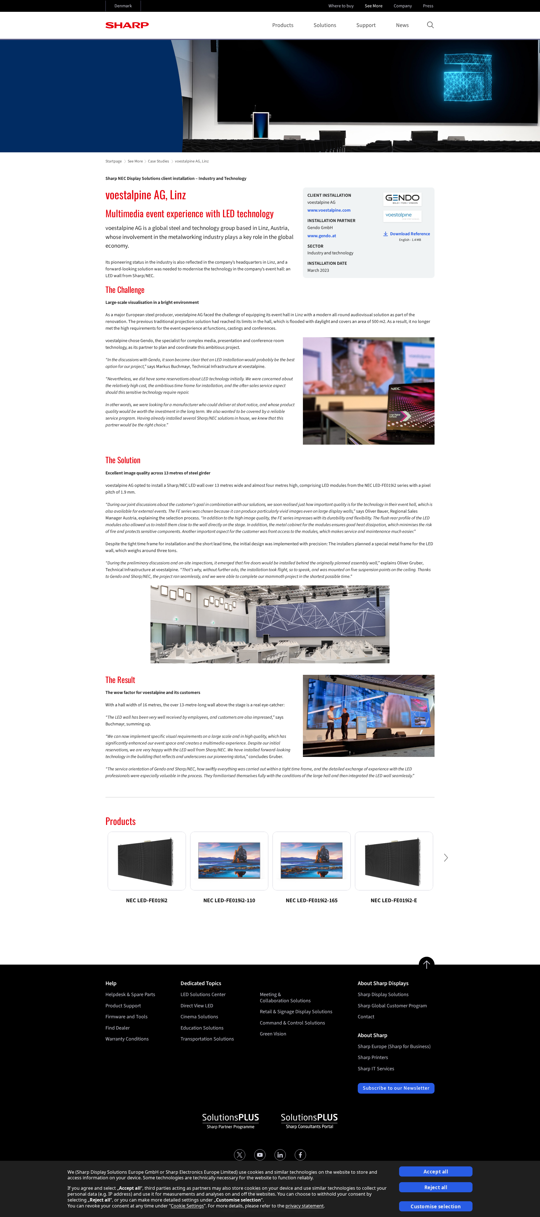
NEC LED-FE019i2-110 (229, 900)
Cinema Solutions (199, 1016)
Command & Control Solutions (292, 1022)
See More (373, 6)
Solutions (325, 25)
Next (445, 862)
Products (282, 25)
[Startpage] (127, 25)
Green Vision (273, 1033)
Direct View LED (197, 1005)
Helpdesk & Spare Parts (130, 994)
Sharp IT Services (376, 1068)
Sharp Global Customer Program (392, 1005)
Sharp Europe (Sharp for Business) (394, 1046)
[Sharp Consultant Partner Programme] (309, 1121)
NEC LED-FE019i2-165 (312, 900)
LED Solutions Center (203, 994)
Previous (94, 862)
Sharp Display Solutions (383, 994)
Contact (366, 1016)
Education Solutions (202, 1027)
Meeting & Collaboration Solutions (285, 997)
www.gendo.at (321, 236)
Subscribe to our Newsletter (396, 1088)
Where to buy (341, 6)
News (402, 25)
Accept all (436, 1171)
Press (428, 6)
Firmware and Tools (126, 1016)
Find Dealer (117, 1027)
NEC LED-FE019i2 (146, 900)
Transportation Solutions (207, 1038)
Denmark (123, 6)
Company (403, 6)
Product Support (123, 1005)
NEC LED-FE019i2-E (394, 900)
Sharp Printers (373, 1057)
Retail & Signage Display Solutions (296, 1011)
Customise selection (436, 1206)
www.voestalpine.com (329, 210)
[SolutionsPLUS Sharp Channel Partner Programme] (230, 1121)
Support (366, 25)
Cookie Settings (187, 1206)
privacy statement (304, 1206)
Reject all (435, 1187)
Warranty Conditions (127, 1038)
